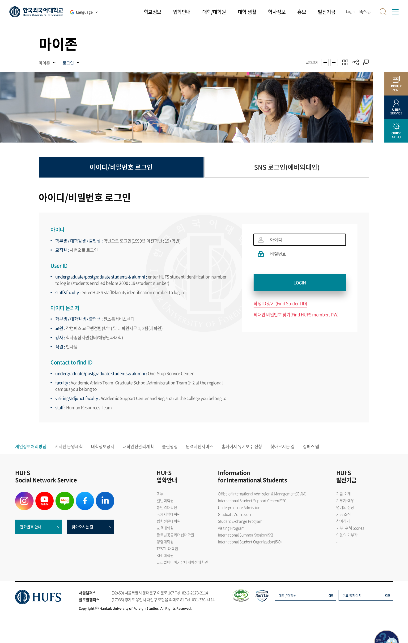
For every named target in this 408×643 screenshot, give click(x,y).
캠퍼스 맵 (311, 446)
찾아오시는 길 (282, 446)
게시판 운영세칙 (69, 446)
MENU (396, 135)
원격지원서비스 (199, 446)
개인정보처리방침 (30, 446)
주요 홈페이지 (351, 595)
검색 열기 (383, 12)
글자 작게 (333, 62)
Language (84, 12)
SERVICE (396, 111)
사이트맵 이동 (395, 12)
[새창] (24, 494)
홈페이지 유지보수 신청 (241, 446)
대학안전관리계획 (138, 446)
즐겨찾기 (345, 62)
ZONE (396, 88)
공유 (355, 62)
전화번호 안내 (30, 527)
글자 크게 (325, 62)
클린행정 (170, 446)
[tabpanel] (204, 307)
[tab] (121, 167)
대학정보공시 (102, 446)
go (330, 594)
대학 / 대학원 (288, 595)
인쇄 (365, 62)
